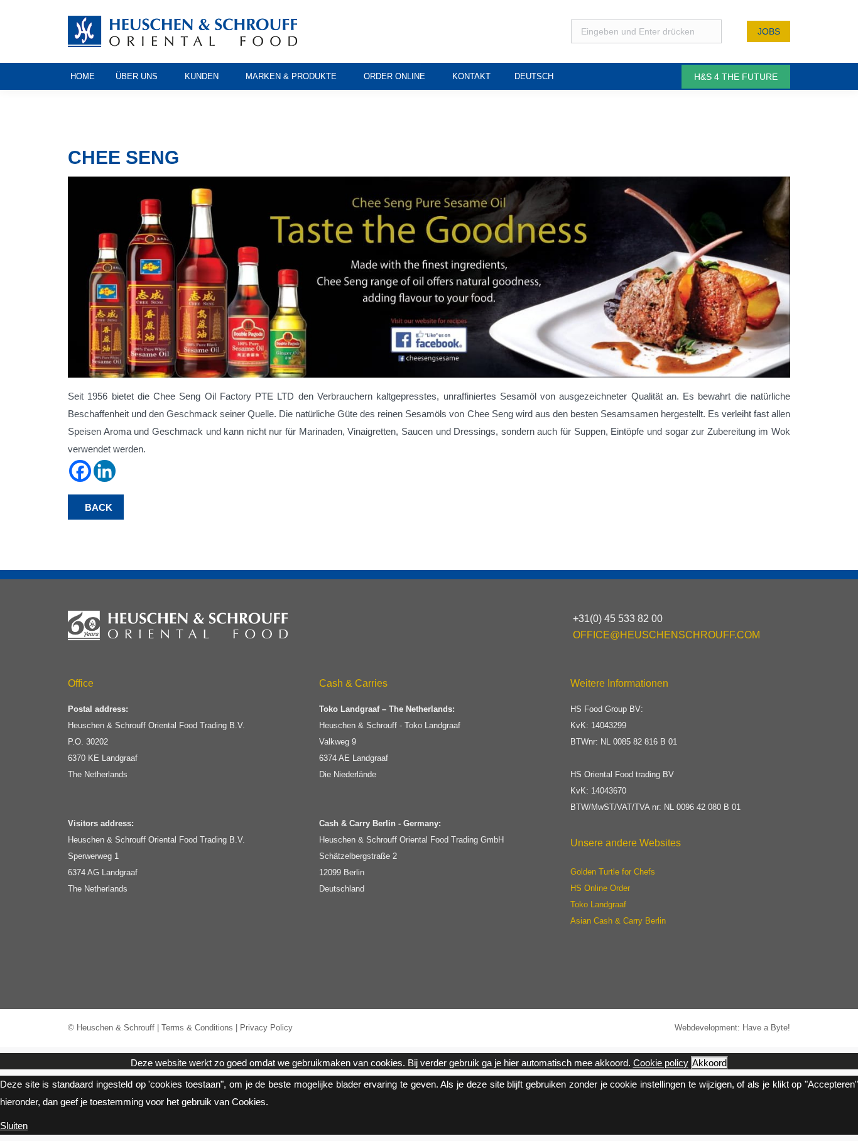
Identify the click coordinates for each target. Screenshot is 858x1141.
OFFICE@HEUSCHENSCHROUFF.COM (666, 635)
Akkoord (709, 1062)
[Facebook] (80, 471)
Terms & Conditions (197, 1027)
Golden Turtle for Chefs (612, 871)
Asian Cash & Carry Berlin (618, 920)
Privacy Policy (266, 1027)
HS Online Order (600, 888)
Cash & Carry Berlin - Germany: (380, 823)
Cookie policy (660, 1062)
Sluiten (14, 1125)
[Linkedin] (105, 471)
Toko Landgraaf (598, 904)
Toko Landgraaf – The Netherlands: (387, 709)
